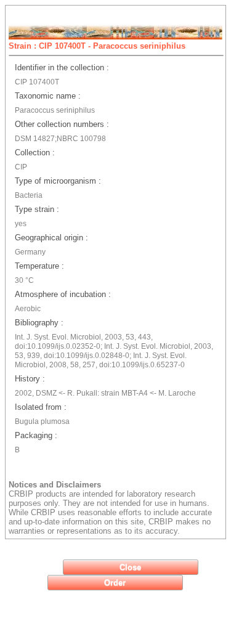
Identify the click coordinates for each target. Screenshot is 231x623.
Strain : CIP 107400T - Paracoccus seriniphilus (97, 46)
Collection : (35, 152)
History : (30, 378)
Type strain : (37, 209)
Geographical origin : (51, 237)
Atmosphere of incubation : (63, 294)
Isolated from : (41, 407)
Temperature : (39, 266)
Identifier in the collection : (62, 67)
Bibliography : (39, 322)
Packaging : (36, 435)
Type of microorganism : (58, 180)
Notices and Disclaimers (55, 484)
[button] (130, 567)
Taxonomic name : (48, 95)
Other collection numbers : (62, 124)
